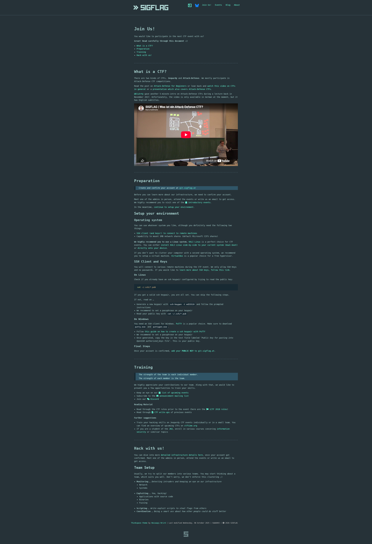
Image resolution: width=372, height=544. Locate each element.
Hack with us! (144, 55)
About (237, 5)
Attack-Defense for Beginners (170, 86)
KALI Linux (194, 242)
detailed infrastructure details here (182, 455)
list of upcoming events (174, 393)
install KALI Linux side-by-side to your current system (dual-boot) (199, 245)
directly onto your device (152, 248)
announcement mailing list (173, 396)
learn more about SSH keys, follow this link (204, 270)
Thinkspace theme (139, 523)
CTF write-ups (161, 412)
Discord (154, 399)
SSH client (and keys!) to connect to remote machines (167, 233)
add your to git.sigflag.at (192, 351)
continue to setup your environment (173, 207)
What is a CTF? (145, 46)
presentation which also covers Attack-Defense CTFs (182, 89)
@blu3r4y (138, 94)
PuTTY (179, 324)
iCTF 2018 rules (217, 409)
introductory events (198, 202)
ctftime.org (190, 425)
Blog (228, 5)
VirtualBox (177, 256)
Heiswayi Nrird (158, 523)
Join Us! (206, 5)
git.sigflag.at (187, 188)
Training (141, 52)
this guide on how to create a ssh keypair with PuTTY (175, 331)
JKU (171, 429)
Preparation (143, 49)
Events (218, 5)
